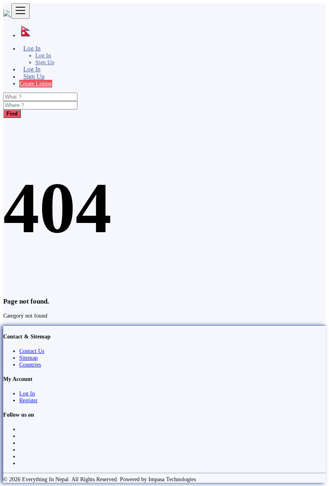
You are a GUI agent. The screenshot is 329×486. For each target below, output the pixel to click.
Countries (30, 364)
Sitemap (28, 357)
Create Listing (36, 83)
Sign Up (44, 62)
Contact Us (31, 351)
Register (28, 400)
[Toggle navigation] (20, 11)
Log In (43, 55)
